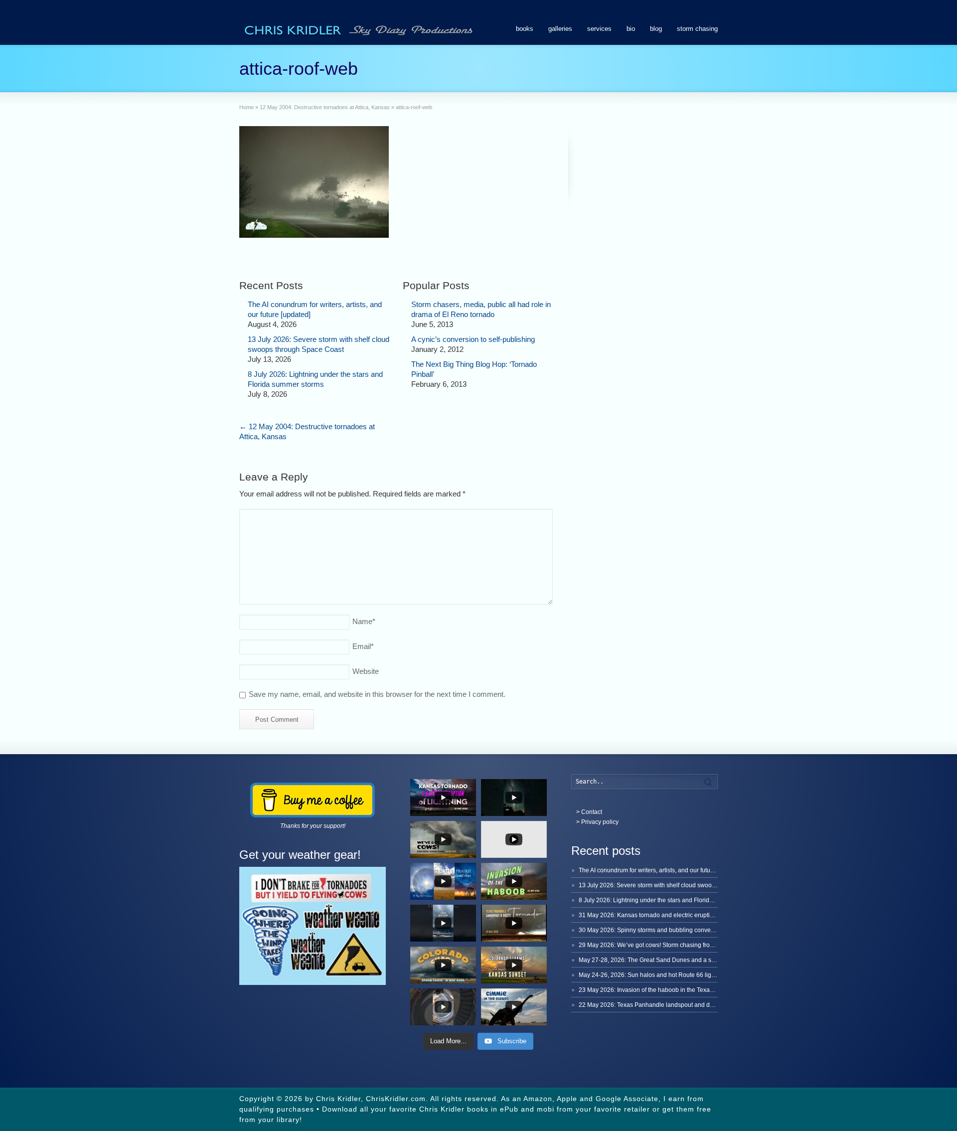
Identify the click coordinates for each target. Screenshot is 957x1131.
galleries (560, 28)
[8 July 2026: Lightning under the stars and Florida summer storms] (239, 371)
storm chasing (697, 28)
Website (365, 671)
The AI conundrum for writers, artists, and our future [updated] (661, 870)
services (599, 28)
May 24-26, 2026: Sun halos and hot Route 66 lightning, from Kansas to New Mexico (692, 974)
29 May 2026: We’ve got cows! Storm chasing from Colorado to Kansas (674, 945)
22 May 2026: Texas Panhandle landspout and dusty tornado (661, 1004)
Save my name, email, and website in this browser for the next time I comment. (377, 694)
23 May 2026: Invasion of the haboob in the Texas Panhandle (661, 989)
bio (631, 28)
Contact (591, 811)
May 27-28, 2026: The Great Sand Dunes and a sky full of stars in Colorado (680, 960)
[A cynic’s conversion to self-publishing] (403, 336)
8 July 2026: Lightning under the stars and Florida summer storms (667, 900)
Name (363, 621)
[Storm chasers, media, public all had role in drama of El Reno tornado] (403, 302)
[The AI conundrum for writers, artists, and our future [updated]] (239, 302)
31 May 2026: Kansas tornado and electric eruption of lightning (663, 915)
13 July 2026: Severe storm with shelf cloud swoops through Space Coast (678, 885)
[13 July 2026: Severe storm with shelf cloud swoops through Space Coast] (239, 336)
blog (656, 28)
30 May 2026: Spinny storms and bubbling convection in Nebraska (668, 930)
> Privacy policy (597, 821)
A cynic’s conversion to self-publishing (473, 339)
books (524, 28)
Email (363, 646)
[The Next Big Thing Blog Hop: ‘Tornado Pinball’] (403, 361)
